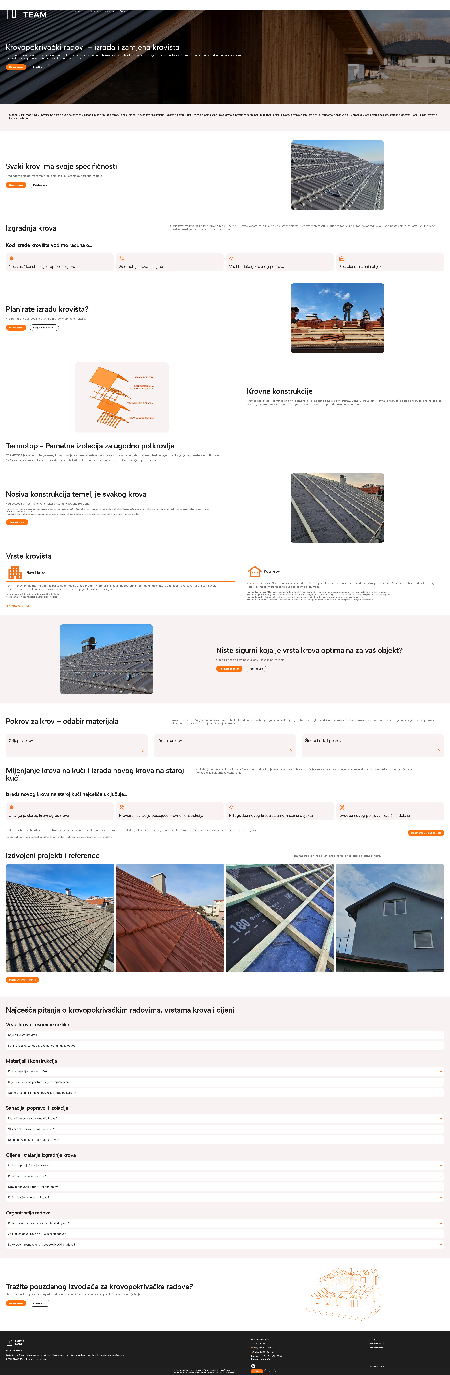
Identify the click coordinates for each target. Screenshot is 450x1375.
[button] (8, 918)
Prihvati (257, 1371)
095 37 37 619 (258, 1343)
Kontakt (123, 11)
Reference (109, 11)
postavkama (229, 1372)
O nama (94, 11)
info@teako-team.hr (261, 1348)
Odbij (270, 1371)
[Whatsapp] (253, 1366)
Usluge (78, 11)
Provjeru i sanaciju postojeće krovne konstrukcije (161, 815)
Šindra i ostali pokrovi (323, 740)
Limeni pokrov (169, 740)
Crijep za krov (21, 740)
